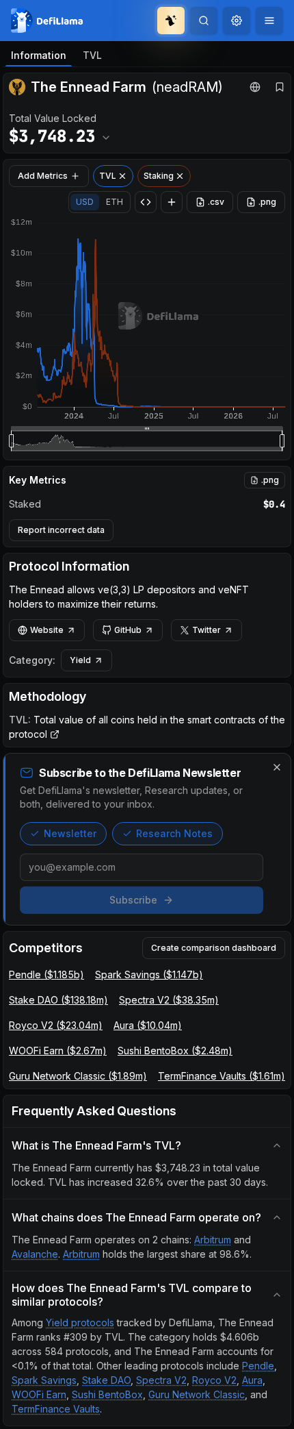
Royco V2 (214, 1380)
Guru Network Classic (196, 1394)
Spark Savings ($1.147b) (149, 974)
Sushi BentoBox (107, 1394)
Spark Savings (44, 1380)
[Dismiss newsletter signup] (277, 767)
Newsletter (70, 833)
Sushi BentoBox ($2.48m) (175, 1050)
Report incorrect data (61, 530)
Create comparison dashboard (213, 948)
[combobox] (236, 20)
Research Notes (174, 833)
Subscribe (133, 900)
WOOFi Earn (39, 1394)
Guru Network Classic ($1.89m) (78, 1076)
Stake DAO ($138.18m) (58, 1000)
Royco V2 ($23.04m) (56, 1025)
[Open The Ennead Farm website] (255, 87)
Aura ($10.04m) (147, 1025)
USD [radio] (85, 202)
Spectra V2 (161, 1380)
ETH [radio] (114, 202)
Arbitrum (212, 1239)
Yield (80, 660)
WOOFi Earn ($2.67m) (58, 1050)
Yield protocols (80, 1322)
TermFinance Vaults (56, 1409)
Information (38, 55)
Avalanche (35, 1254)
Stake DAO (106, 1380)
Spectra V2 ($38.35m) (169, 1000)
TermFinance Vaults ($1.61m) (221, 1076)
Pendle (258, 1365)
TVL (92, 55)
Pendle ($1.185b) (46, 974)
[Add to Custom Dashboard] (172, 202)
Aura (252, 1380)
